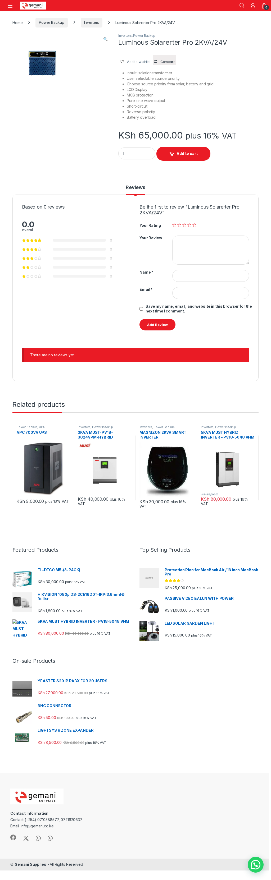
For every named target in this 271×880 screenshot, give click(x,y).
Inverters (91, 22)
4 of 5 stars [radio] (189, 225)
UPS (42, 427)
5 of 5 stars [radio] (194, 225)
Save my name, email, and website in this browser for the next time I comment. (199, 308)
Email (145, 289)
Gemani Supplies (30, 864)
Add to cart (187, 153)
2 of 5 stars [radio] (179, 225)
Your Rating (150, 225)
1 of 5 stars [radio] (174, 225)
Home (17, 22)
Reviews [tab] (135, 187)
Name (146, 272)
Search (242, 5)
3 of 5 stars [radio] (184, 225)
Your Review (150, 238)
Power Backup (51, 22)
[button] (105, 39)
